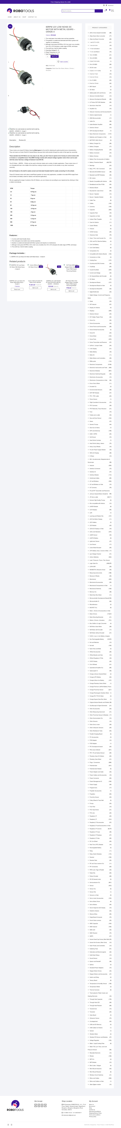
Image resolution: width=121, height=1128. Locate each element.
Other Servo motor (95, 724)
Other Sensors (94, 721)
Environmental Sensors (96, 389)
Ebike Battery (93, 352)
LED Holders (93, 522)
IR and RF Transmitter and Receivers (100, 491)
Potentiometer (93, 765)
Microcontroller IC (94, 601)
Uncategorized (93, 1021)
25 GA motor (93, 67)
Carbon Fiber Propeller (96, 219)
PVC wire (92, 813)
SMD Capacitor (94, 923)
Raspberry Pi (93, 816)
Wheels (92, 1056)
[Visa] (39, 1105)
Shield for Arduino (94, 911)
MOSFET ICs (93, 607)
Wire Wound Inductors (96, 1068)
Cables (91, 203)
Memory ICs (93, 592)
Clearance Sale (94, 235)
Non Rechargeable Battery (97, 639)
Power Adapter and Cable (96, 772)
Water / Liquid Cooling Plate (97, 1043)
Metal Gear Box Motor (58, 68)
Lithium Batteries (94, 557)
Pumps (92, 803)
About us (17, 17)
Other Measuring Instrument (97, 712)
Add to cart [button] (35, 288)
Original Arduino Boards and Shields (99, 702)
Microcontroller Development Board (99, 598)
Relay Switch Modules (96, 854)
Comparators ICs (94, 251)
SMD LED (92, 930)
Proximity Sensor (94, 797)
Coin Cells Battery (94, 247)
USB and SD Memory (95, 1024)
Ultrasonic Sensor (94, 1018)
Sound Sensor (93, 958)
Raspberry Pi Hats (95, 838)
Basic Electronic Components (98, 134)
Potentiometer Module (95, 769)
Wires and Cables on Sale (97, 1081)
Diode (91, 301)
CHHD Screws (94, 232)
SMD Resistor (93, 933)
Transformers (93, 1009)
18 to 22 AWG (93, 58)
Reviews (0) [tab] (22, 140)
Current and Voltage (95, 273)
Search (99, 11)
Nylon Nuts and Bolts (95, 648)
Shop (24, 17)
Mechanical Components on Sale (98, 585)
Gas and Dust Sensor (95, 418)
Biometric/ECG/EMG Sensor (97, 172)
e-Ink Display (93, 348)
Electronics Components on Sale (98, 380)
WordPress (111, 1124)
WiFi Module (93, 1062)
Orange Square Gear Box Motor (98, 699)
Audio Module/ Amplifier (96, 124)
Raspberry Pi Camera (95, 828)
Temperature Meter (95, 986)
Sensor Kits (93, 892)
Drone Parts (93, 339)
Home (10, 17)
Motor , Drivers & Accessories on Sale (100, 611)
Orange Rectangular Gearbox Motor (99, 693)
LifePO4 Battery (94, 538)
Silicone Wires (93, 914)
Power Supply (93, 784)
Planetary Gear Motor (95, 759)
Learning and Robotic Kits (96, 516)
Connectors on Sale (95, 257)
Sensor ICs (93, 889)
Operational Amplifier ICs (96, 667)
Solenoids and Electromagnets (98, 952)
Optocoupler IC (94, 671)
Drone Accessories (95, 323)
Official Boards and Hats (96, 655)
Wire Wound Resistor (95, 1072)
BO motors (93, 178)
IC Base (92, 456)
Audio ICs (92, 121)
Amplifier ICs (93, 108)
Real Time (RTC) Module (96, 844)
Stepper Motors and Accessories (98, 974)
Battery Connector (94, 153)
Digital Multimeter (94, 292)
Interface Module (94, 475)
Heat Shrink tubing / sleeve (97, 443)
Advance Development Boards (98, 99)
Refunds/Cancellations (95, 1111)
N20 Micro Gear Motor (96, 626)
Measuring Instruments (96, 573)
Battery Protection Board (96, 162)
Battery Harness (94, 156)
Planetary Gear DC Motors (97, 756)
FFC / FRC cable (94, 396)
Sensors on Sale (94, 895)
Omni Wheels (93, 664)
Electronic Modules (95, 371)
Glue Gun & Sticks (95, 427)
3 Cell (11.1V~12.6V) (95, 70)
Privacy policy (92, 1116)
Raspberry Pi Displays (96, 835)
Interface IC (93, 472)
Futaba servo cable (95, 415)
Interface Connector (95, 468)
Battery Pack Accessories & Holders (99, 159)
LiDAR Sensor (93, 535)
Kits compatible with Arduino (97, 503)
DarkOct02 (86, 1124)
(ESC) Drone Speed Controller (98, 33)
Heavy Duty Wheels (95, 446)
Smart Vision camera (95, 920)
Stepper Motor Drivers (96, 971)
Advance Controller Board (96, 96)
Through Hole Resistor (96, 1005)
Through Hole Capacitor (96, 999)
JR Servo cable (94, 497)
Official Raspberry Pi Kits (96, 658)
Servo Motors (93, 904)
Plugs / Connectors (95, 762)
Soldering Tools (94, 949)
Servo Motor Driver (95, 901)
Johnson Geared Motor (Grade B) (99, 494)
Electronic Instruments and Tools (98, 367)
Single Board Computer (96, 917)
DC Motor (92, 279)
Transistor (92, 1012)
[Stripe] (45, 1105)
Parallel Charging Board (96, 734)
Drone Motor (93, 336)
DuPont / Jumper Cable (96, 345)
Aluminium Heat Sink (95, 105)
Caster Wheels (94, 225)
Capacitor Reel (94, 213)
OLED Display (93, 661)
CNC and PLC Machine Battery (98, 241)
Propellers (92, 794)
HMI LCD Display (94, 453)
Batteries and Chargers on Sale (98, 137)
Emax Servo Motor (95, 383)
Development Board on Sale (97, 285)
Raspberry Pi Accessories (97, 822)
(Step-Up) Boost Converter (97, 39)
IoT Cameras (93, 487)
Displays (92, 310)
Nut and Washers (94, 642)
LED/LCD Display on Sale (96, 528)
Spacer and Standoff (95, 961)
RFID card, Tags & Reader (97, 870)
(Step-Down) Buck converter (97, 36)
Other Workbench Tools (96, 731)
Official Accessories (95, 652)
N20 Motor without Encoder (97, 633)
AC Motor (92, 89)
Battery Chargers (94, 146)
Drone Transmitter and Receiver (98, 342)
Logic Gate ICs (94, 563)
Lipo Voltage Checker (95, 554)
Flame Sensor (93, 399)
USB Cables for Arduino (96, 1027)
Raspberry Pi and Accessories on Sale (100, 825)
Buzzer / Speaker (94, 194)
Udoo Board (93, 1015)
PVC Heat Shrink (94, 810)
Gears (91, 421)
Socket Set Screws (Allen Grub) (98, 942)
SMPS (91, 936)
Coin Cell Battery (94, 244)
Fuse (91, 412)
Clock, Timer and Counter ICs (98, 238)
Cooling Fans (93, 260)
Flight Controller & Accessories (98, 402)
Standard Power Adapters (96, 967)
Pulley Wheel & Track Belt (97, 800)
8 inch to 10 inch (94, 83)
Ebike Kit (92, 355)
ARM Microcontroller (95, 118)
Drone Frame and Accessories (98, 326)
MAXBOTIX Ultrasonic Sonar (97, 569)
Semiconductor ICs (95, 882)
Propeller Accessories (95, 791)
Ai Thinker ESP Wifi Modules (97, 102)
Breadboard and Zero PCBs (97, 184)
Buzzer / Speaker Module (96, 197)
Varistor (92, 1031)
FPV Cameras (93, 405)
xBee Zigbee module (95, 1084)
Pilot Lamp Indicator (95, 750)
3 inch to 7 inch (94, 74)
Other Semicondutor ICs (96, 718)
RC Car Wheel (93, 841)
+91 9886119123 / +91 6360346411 (72, 1112)
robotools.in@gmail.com (69, 1115)
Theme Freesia (100, 1124)
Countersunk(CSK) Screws (97, 263)
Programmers (93, 787)
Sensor (92, 885)
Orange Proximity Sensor (96, 689)
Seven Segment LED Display (97, 908)
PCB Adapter (93, 740)
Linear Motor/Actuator (95, 547)
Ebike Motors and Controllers (97, 358)
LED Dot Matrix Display (96, 519)
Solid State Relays (95, 955)
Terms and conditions (94, 1115)
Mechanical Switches (95, 588)
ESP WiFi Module (94, 393)
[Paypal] (42, 1105)
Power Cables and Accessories (98, 775)
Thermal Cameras (94, 990)
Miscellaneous (93, 604)
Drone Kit (92, 333)
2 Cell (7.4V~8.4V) (95, 61)
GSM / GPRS (93, 434)
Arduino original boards (96, 115)
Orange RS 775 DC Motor (97, 696)
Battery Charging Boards (96, 149)
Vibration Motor (94, 1034)
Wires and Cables (94, 1078)
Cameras (92, 206)
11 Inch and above (95, 48)
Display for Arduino (95, 307)
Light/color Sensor (94, 541)
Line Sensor (93, 544)
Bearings (92, 165)
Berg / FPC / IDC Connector (97, 168)
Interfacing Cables (94, 478)
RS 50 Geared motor (95, 879)
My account (110, 5)
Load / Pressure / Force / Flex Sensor (100, 560)
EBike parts (93, 361)
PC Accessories (94, 737)
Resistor (92, 857)
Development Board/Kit (96, 288)
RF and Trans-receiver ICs (97, 863)
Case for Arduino (94, 222)
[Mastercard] (35, 1105)
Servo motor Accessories (96, 898)
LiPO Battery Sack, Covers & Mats (99, 550)
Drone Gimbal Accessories (97, 329)
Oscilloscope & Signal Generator (98, 705)
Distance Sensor (94, 314)
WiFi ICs (92, 1059)
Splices (92, 964)
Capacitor (92, 209)
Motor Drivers (93, 614)
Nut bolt (92, 645)
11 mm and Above (95, 52)
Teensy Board (93, 980)
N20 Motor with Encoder (96, 630)
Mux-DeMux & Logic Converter (98, 623)
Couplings (92, 266)
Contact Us (32, 17)
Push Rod (92, 806)
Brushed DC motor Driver (96, 191)
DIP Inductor (93, 304)
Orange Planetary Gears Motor (98, 683)
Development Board (95, 282)
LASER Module (94, 506)
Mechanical (93, 579)
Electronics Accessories (96, 377)
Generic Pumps (94, 424)
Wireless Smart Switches (96, 1075)
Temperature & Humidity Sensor (98, 983)
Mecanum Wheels (94, 576)
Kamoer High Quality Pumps (97, 500)
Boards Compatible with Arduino (98, 181)
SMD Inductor (93, 926)
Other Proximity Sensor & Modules (99, 715)
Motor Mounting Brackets (96, 617)
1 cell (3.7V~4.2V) (94, 42)
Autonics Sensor (94, 127)
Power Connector (94, 778)
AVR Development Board (96, 131)
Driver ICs (92, 320)
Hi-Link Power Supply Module (98, 449)
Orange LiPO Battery (95, 677)
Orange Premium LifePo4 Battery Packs (100, 686)
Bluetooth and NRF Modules (97, 175)
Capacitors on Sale (95, 216)
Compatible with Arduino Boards (98, 254)
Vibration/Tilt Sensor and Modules (99, 1037)
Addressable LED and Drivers (98, 93)
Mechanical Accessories (96, 582)
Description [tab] (12, 140)
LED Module (93, 525)
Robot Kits (92, 873)
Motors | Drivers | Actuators (97, 620)
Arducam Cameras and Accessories (99, 112)
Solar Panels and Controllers (97, 945)
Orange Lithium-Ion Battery (97, 680)
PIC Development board (96, 746)
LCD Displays (93, 509)
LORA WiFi (93, 566)
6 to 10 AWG (93, 80)
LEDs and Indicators (95, 532)
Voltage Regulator (94, 1040)
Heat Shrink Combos (95, 440)
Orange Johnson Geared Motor (98, 674)
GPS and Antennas (95, 431)
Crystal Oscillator (94, 270)
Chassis (92, 228)
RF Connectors (94, 866)
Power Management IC (96, 781)
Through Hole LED (95, 1002)
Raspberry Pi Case (95, 832)
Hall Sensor (93, 437)
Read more (17, 289)
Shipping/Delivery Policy (95, 1113)
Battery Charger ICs (95, 143)
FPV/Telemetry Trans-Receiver (98, 408)
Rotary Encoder (94, 876)
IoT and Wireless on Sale (96, 484)
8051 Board (93, 86)
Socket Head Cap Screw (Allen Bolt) (99, 939)
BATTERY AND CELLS (96, 140)
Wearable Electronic (95, 1053)
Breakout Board (94, 187)
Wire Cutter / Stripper (95, 1065)
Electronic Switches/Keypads (97, 374)
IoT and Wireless (94, 481)
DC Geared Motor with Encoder (98, 276)
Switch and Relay (94, 977)
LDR (91, 513)
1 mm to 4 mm (94, 45)
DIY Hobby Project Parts (96, 317)
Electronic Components (96, 364)
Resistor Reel (93, 860)
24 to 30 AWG (93, 64)
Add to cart (54, 56)
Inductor (92, 465)
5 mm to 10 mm (94, 77)
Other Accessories (95, 708)
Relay (91, 851)
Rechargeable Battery (95, 847)
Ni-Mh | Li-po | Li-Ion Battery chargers (100, 636)
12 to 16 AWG (93, 55)
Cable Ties (92, 200)
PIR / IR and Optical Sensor (97, 753)
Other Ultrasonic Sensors (96, 727)
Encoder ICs (93, 386)
